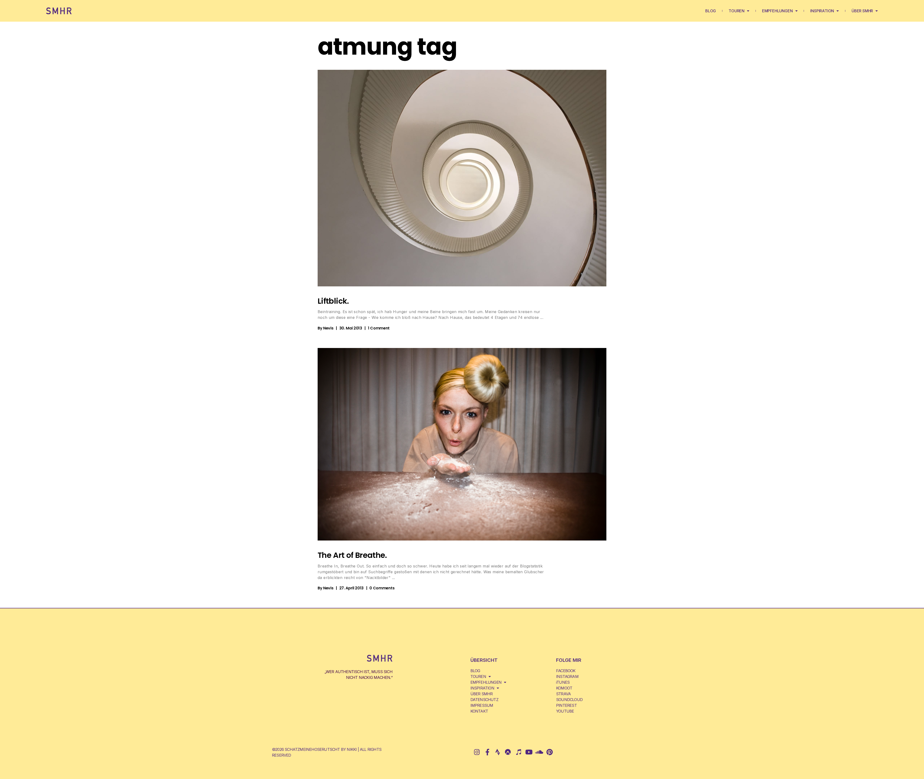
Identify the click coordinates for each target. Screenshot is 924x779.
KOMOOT (564, 688)
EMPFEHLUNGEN (777, 10)
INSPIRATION (822, 10)
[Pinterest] (549, 752)
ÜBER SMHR (862, 10)
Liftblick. (333, 301)
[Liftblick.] (462, 178)
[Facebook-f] (487, 752)
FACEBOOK (566, 670)
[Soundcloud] (539, 752)
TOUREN (736, 10)
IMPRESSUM (481, 705)
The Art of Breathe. (352, 555)
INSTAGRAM (567, 676)
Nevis (328, 328)
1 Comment (379, 328)
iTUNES (563, 682)
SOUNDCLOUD (569, 699)
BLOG (710, 10)
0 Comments (381, 588)
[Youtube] (529, 752)
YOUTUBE (565, 711)
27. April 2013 (351, 588)
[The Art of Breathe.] (462, 444)
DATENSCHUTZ (484, 699)
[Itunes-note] (518, 752)
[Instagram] (477, 752)
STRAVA (563, 693)
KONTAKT (479, 711)
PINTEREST (566, 705)
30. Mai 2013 (350, 328)
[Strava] (497, 752)
